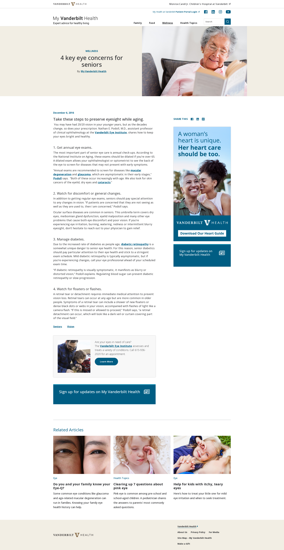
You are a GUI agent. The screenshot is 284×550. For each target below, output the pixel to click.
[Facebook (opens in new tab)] (206, 11)
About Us (182, 532)
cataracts (104, 182)
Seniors (57, 326)
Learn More (106, 361)
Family (138, 23)
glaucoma (84, 174)
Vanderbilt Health (187, 526)
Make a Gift (184, 543)
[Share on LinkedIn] (197, 119)
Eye (55, 478)
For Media (214, 532)
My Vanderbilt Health (93, 71)
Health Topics (188, 23)
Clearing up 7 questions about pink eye (138, 486)
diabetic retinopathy (135, 244)
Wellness (167, 23)
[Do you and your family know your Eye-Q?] (81, 455)
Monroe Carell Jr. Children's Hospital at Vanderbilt (200, 4)
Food (152, 23)
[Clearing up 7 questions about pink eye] (142, 455)
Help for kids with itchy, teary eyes (198, 486)
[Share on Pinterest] (203, 119)
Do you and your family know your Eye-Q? (81, 486)
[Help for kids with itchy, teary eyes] (202, 455)
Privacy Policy (198, 532)
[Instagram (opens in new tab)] (220, 11)
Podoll (57, 178)
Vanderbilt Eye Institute (111, 132)
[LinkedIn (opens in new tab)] (213, 11)
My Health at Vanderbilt (176, 11)
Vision (70, 326)
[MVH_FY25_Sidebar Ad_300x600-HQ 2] (202, 184)
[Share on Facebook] (192, 119)
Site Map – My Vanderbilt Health (195, 538)
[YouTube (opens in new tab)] (228, 11)
